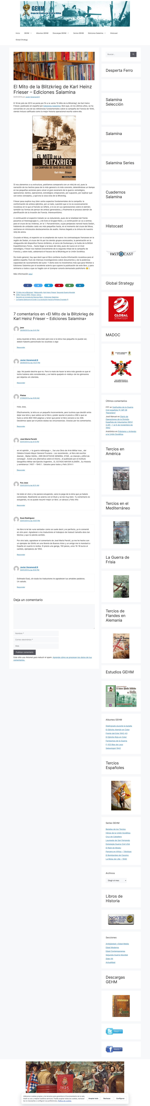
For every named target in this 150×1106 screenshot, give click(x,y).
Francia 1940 (25, 295)
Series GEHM (78, 33)
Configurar (120, 1098)
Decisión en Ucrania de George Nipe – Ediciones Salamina (37, 297)
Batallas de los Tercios (116, 829)
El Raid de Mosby (113, 848)
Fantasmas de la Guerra (116, 741)
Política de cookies (64, 1101)
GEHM (26, 33)
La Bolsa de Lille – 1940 (116, 859)
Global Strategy (22, 40)
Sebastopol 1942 (113, 748)
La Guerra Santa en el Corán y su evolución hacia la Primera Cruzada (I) (42, 299)
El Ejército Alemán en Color (117, 730)
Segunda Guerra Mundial (66, 292)
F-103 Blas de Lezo (114, 744)
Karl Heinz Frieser (49, 292)
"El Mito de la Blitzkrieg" (24, 292)
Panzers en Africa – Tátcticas (118, 851)
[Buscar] (133, 54)
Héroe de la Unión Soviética (118, 833)
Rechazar (106, 1098)
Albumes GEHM (42, 33)
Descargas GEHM (59, 33)
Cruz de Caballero (114, 837)
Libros (39, 295)
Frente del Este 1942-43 (116, 733)
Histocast (113, 33)
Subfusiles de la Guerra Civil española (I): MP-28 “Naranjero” (119, 410)
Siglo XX (109, 959)
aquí (30, 274)
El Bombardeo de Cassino (117, 855)
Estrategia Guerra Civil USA (118, 844)
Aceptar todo (93, 1098)
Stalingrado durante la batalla (119, 726)
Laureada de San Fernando (118, 840)
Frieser (33, 295)
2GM (18, 295)
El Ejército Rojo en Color (116, 737)
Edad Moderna (112, 947)
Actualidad (110, 962)
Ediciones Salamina (95, 33)
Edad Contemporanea (115, 951)
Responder (21, 347)
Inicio (18, 33)
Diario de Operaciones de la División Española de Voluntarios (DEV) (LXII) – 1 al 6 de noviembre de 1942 (119, 422)
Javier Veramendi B (29, 360)
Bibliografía (38, 292)
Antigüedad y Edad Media (117, 944)
